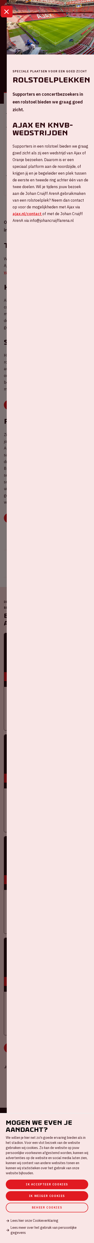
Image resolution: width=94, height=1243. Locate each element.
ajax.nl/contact (27, 213)
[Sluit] (7, 11)
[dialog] (47, 1178)
